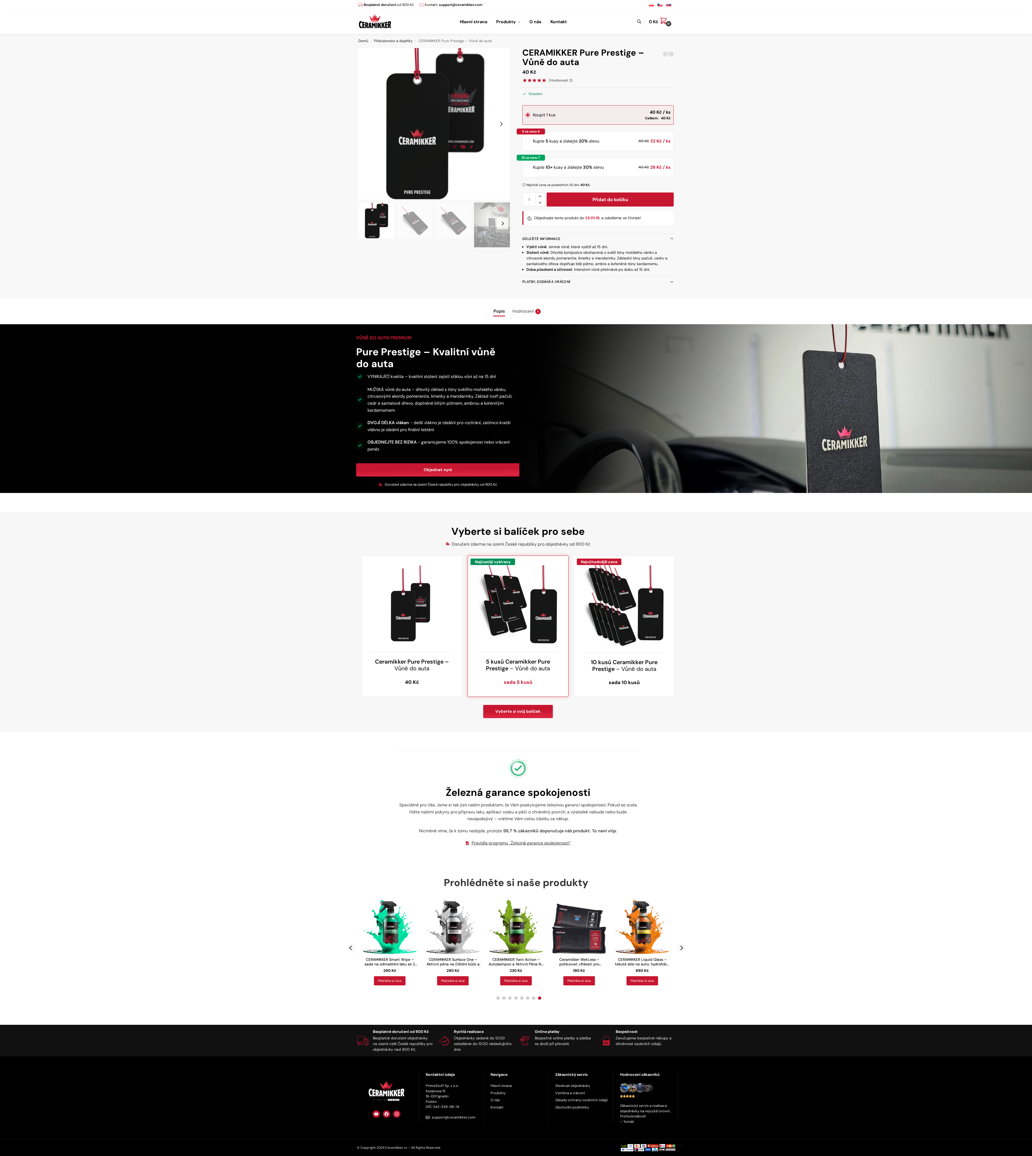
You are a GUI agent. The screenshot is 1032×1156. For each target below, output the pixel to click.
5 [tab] (521, 998)
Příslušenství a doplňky (393, 41)
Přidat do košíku (610, 199)
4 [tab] (515, 998)
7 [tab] (533, 998)
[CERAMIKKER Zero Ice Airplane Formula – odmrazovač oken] (671, 54)
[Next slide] (501, 124)
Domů (363, 41)
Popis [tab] (499, 311)
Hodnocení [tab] (525, 311)
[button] (661, 22)
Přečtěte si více (389, 981)
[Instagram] (396, 1114)
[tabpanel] (389, 942)
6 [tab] (527, 998)
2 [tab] (504, 998)
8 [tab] (539, 998)
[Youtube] (376, 1114)
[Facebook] (386, 1114)
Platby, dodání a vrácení (546, 281)
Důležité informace (541, 238)
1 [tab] (498, 998)
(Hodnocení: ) (561, 80)
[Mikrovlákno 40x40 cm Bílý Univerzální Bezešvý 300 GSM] (665, 54)
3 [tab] (510, 998)
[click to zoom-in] (434, 124)
